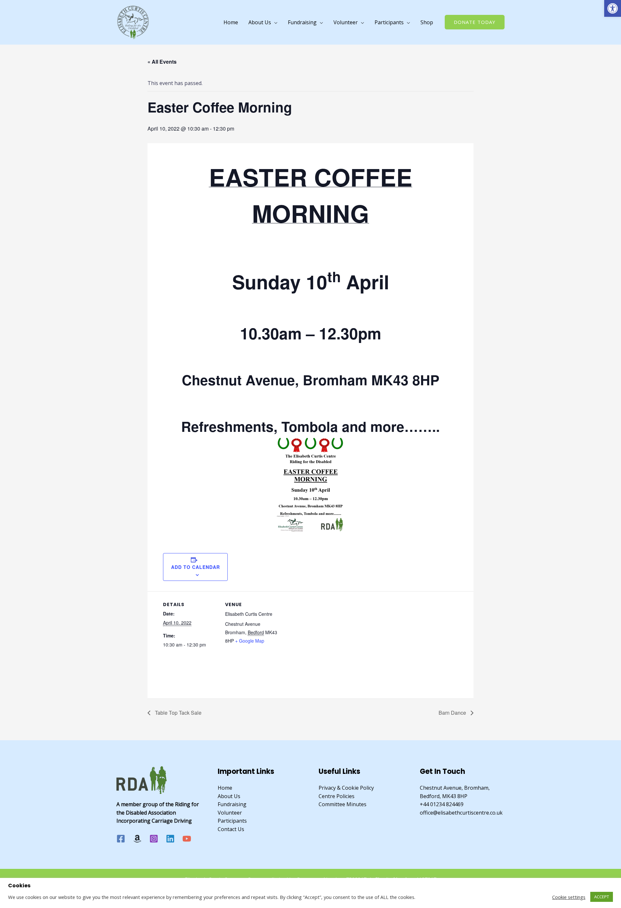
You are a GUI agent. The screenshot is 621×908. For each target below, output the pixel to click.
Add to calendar (195, 567)
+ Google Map (249, 640)
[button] (612, 8)
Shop (426, 22)
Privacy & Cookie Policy (346, 787)
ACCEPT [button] (601, 897)
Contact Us (231, 829)
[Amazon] (137, 838)
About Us (259, 22)
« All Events (162, 61)
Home (230, 22)
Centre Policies (336, 796)
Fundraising (302, 22)
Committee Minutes (342, 804)
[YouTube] (186, 838)
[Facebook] (120, 838)
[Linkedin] (170, 838)
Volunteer (345, 22)
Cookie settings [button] (568, 897)
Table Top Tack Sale (178, 712)
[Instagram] (153, 838)
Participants (389, 22)
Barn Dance (453, 712)
